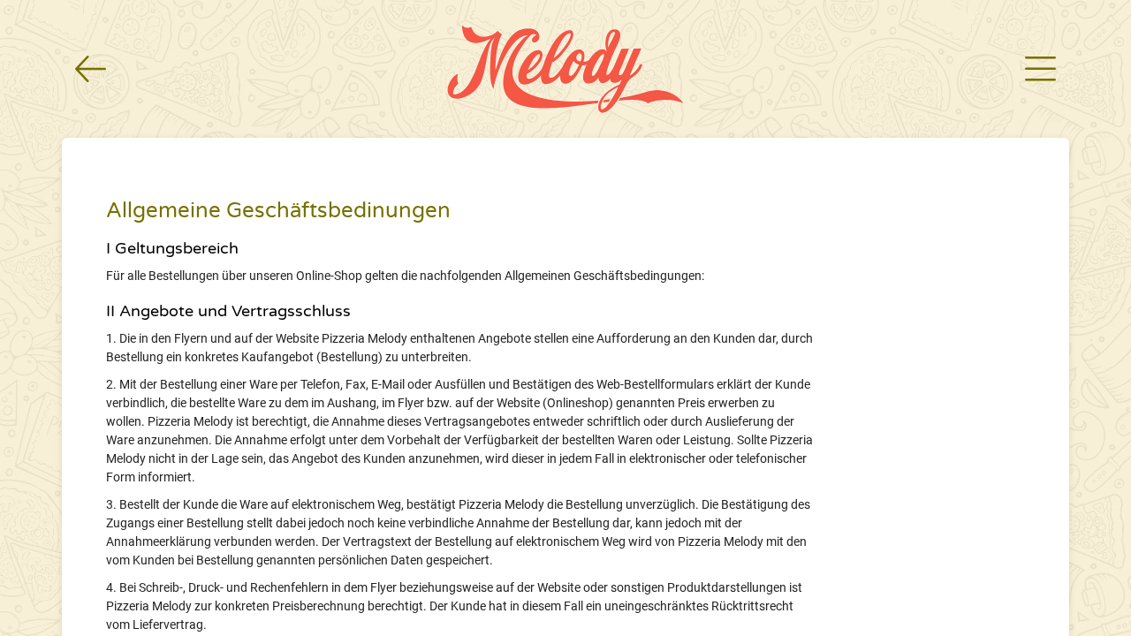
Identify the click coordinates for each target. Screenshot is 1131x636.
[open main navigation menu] (1040, 69)
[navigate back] (90, 69)
